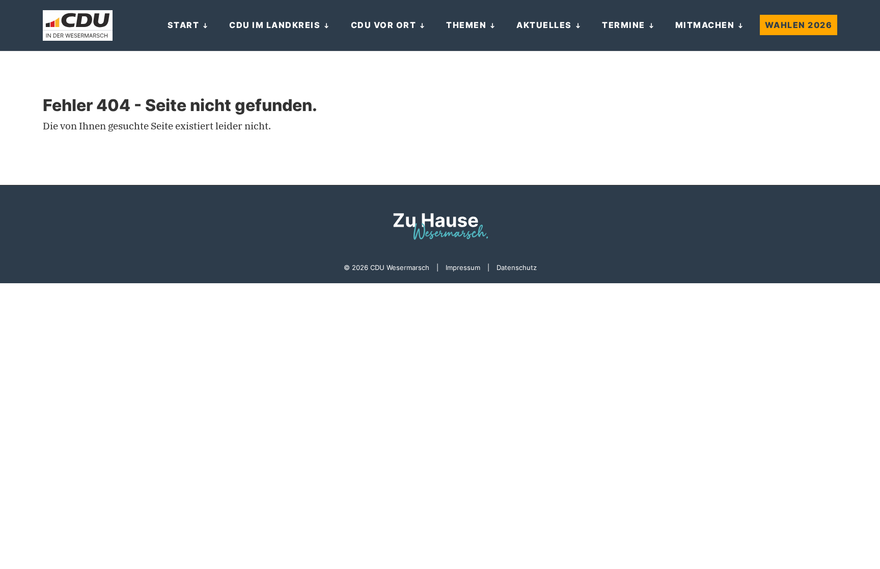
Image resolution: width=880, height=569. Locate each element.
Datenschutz (517, 267)
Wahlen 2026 (799, 25)
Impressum (463, 267)
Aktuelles (544, 25)
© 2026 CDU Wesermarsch (386, 267)
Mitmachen (705, 25)
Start (184, 25)
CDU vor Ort (384, 25)
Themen (466, 25)
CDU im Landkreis (274, 25)
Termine (623, 25)
